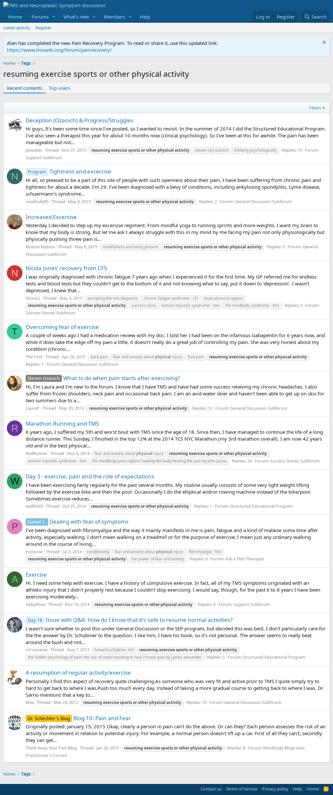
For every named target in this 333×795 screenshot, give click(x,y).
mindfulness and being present (130, 247)
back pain (99, 357)
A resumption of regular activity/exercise (78, 672)
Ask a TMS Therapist (244, 559)
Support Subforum (44, 157)
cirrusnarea (36, 649)
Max (30, 702)
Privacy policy (275, 789)
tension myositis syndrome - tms (190, 305)
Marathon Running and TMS (62, 423)
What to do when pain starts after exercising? (104, 378)
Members (114, 16)
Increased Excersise (51, 217)
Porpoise (34, 552)
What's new (76, 16)
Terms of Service (241, 789)
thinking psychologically (255, 150)
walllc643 (34, 506)
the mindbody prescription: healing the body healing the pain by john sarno (159, 461)
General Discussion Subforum (263, 201)
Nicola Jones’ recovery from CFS (66, 268)
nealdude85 (37, 201)
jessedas (34, 150)
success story (143, 305)
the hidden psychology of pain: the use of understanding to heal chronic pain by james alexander (115, 657)
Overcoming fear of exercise (62, 327)
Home (15, 16)
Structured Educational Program (261, 506)
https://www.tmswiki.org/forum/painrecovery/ (59, 50)
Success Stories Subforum (50, 313)
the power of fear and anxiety (157, 559)
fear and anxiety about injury (147, 357)
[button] (54, 17)
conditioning (98, 552)
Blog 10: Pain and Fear (79, 718)
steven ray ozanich (212, 150)
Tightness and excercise (69, 171)
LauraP (32, 408)
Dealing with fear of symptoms (78, 521)
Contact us (211, 789)
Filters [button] (315, 108)
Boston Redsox (40, 247)
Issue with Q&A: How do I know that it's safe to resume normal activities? (130, 620)
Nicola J (33, 298)
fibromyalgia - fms (205, 552)
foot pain (196, 357)
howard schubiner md (114, 649)
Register (43, 28)
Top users (59, 88)
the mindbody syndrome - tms (252, 305)
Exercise (36, 574)
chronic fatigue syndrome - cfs (170, 298)
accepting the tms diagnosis (112, 298)
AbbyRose (35, 604)
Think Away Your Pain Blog (51, 748)
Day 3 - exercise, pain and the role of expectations (90, 476)
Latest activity (16, 28)
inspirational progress (223, 298)
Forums (40, 16)
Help (145, 16)
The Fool (34, 357)
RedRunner (36, 453)
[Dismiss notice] (323, 43)
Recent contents (24, 88)
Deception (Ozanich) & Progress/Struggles (79, 120)
